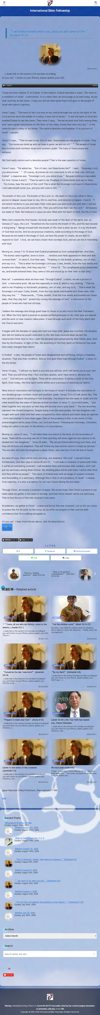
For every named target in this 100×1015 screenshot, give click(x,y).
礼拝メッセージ (27, 540)
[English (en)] (9, 969)
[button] (66, 558)
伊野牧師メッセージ (11, 540)
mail (4, 798)
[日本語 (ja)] (9, 965)
